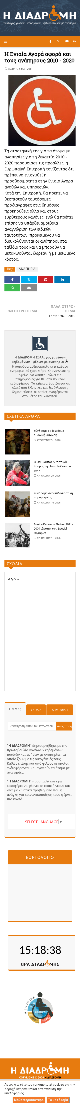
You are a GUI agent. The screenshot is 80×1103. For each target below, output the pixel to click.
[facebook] (50, 41)
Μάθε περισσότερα (29, 1100)
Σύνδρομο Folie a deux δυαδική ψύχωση (49, 433)
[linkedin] (74, 41)
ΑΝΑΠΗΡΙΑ (27, 269)
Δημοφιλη (60, 710)
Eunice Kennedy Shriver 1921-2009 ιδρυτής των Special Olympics (53, 528)
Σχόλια (36, 710)
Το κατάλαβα (58, 1100)
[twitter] (58, 41)
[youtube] (67, 41)
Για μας (15, 709)
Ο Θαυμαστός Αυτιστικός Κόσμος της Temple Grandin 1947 (52, 466)
